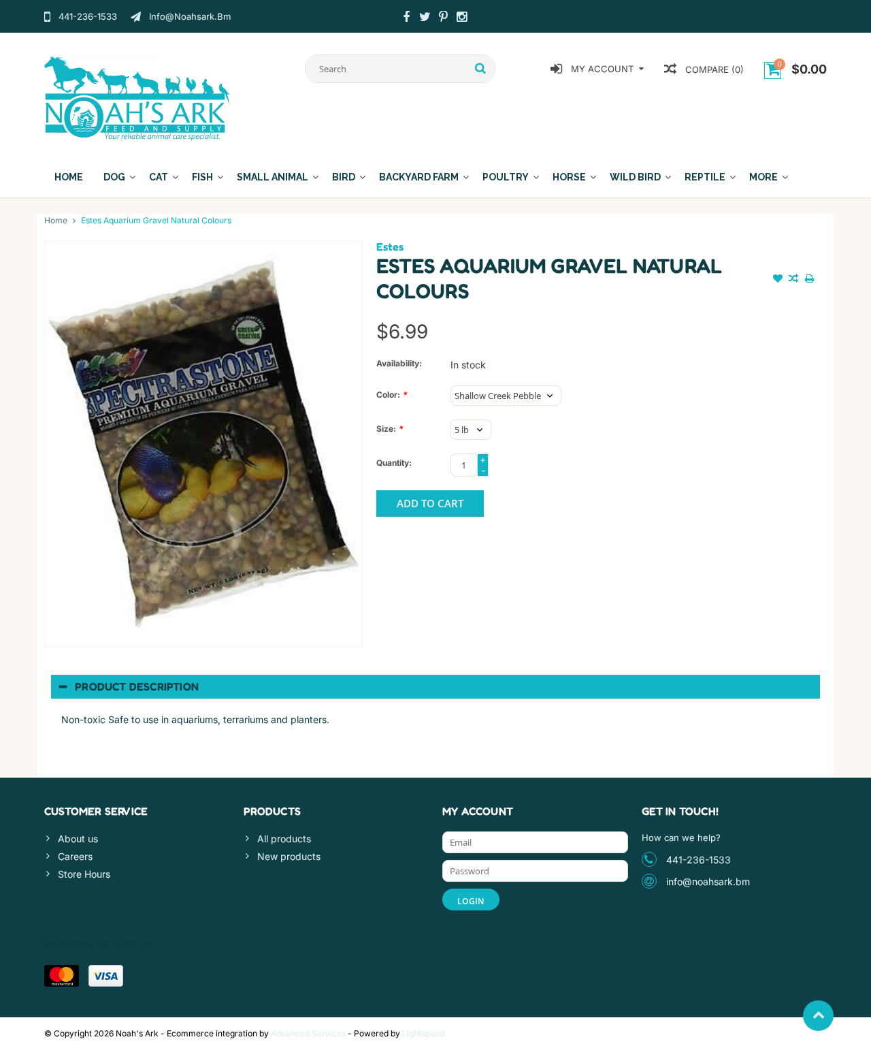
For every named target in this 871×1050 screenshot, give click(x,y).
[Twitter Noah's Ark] (424, 18)
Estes (390, 246)
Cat (158, 177)
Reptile (705, 177)
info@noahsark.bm (708, 881)
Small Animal (272, 177)
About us (78, 838)
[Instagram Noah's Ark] (461, 18)
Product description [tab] (137, 686)
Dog (114, 177)
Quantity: (394, 463)
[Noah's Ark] (137, 97)
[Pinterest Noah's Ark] (443, 18)
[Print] (809, 280)
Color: (391, 394)
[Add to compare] (793, 280)
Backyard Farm (419, 177)
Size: (389, 429)
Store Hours (84, 874)
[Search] (480, 68)
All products (284, 838)
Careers (75, 856)
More (763, 177)
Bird (343, 177)
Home (68, 177)
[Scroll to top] (818, 1015)
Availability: (399, 363)
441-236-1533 (698, 859)
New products (289, 856)
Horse (569, 177)
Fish (202, 177)
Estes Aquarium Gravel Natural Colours (156, 220)
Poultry (505, 177)
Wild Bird (635, 177)
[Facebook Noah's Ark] (406, 18)
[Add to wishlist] (778, 280)
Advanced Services (308, 1033)
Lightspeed (423, 1033)
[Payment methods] (61, 976)
